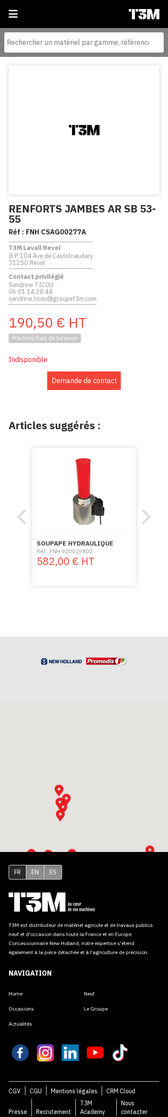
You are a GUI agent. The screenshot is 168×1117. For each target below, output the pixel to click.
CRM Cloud (120, 1091)
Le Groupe (96, 1008)
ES (53, 872)
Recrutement (53, 1112)
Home (15, 993)
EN (35, 872)
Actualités (20, 1023)
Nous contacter (134, 1107)
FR (17, 872)
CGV (15, 1091)
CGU (36, 1091)
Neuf (89, 993)
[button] (60, 816)
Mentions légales (74, 1091)
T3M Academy (92, 1107)
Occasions (21, 1008)
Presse (18, 1112)
